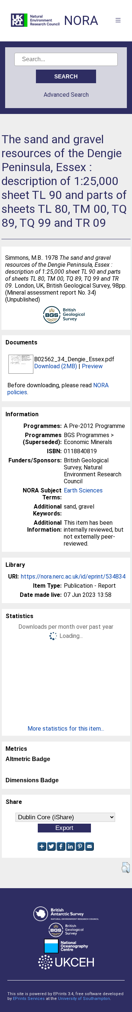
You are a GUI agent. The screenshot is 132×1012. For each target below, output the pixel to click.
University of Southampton (84, 998)
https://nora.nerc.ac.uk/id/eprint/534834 (73, 576)
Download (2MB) (55, 366)
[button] (125, 867)
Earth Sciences (83, 490)
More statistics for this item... (65, 728)
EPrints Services (29, 998)
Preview (92, 366)
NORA (81, 20)
